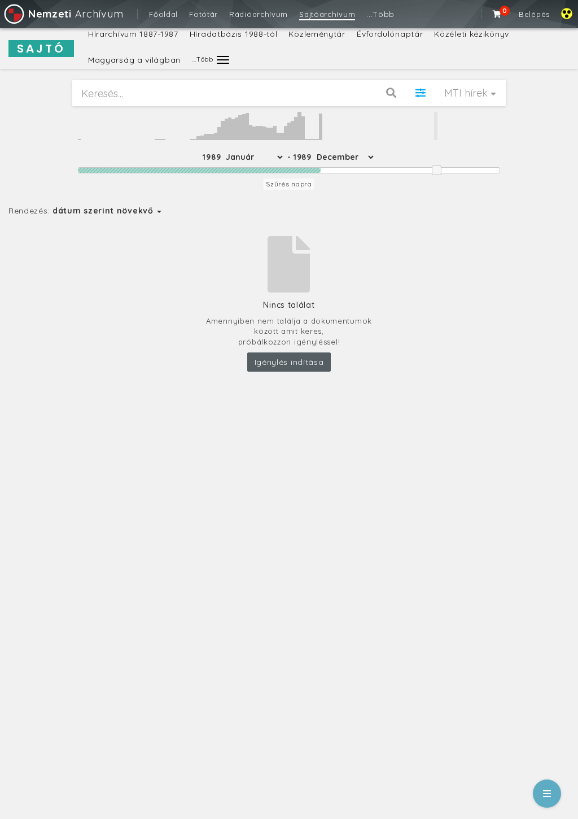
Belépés (534, 14)
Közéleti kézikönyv (471, 34)
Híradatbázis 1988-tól (234, 34)
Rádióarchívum (258, 14)
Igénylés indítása (289, 362)
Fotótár (203, 14)
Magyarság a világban (134, 60)
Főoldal (163, 14)
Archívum (75, 13)
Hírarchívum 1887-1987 (133, 34)
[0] (497, 14)
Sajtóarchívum (327, 14)
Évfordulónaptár (390, 34)
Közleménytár (316, 34)
